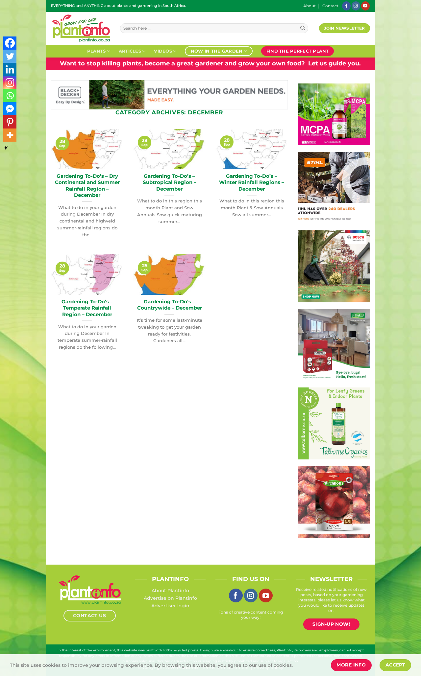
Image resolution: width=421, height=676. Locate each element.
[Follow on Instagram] (356, 5)
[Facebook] (9, 43)
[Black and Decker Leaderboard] (169, 94)
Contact (330, 6)
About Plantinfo (170, 591)
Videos (163, 51)
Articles (130, 51)
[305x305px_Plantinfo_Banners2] (334, 266)
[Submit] (303, 28)
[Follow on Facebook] (346, 5)
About (309, 6)
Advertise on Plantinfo (170, 598)
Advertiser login (170, 606)
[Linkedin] (9, 69)
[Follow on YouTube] (365, 5)
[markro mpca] (334, 114)
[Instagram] (9, 82)
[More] (9, 135)
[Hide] (6, 148)
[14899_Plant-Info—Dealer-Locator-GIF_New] (334, 187)
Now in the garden (216, 51)
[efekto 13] (334, 344)
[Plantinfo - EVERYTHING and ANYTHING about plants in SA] (80, 28)
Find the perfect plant (297, 51)
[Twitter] (9, 56)
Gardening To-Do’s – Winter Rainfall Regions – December (251, 182)
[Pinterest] (9, 121)
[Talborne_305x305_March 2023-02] (334, 423)
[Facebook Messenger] (9, 108)
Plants (96, 51)
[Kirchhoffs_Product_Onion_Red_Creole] (334, 501)
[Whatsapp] (9, 95)
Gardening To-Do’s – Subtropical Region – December (169, 182)
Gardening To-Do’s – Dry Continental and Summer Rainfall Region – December (87, 185)
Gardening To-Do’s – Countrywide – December (169, 305)
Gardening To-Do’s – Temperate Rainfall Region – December (87, 308)
